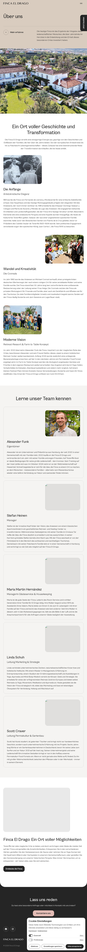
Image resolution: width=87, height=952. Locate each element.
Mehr (81, 935)
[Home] (15, 3)
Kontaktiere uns (43, 913)
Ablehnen (34, 946)
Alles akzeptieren (74, 946)
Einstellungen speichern (53, 946)
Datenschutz (42, 931)
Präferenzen (38, 940)
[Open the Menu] (81, 3)
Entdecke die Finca (14, 869)
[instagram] (12, 929)
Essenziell (37, 936)
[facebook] (5, 929)
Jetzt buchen (83, 23)
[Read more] (5, 32)
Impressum (33, 931)
